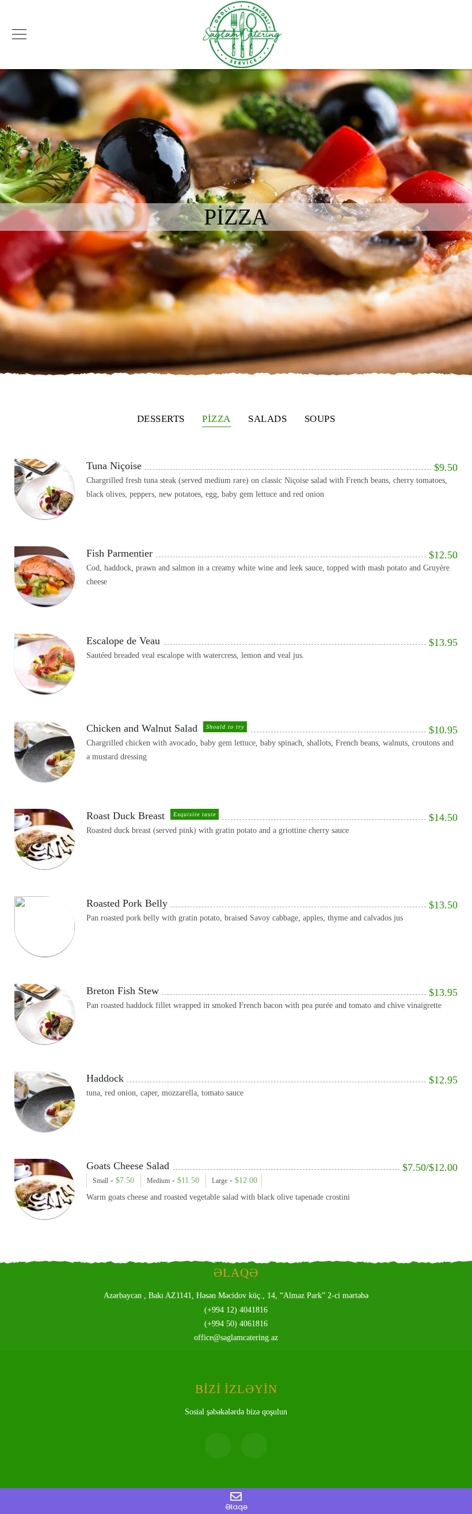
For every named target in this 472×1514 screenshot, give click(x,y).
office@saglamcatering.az (236, 1337)
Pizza (216, 419)
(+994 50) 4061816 (236, 1323)
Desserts (161, 419)
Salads (267, 419)
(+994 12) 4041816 (236, 1310)
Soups (320, 419)
